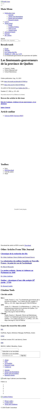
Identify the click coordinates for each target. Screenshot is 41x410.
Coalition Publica (13, 27)
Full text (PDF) (9, 116)
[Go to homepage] (5, 1)
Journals (10, 15)
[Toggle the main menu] (1, 5)
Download (28, 245)
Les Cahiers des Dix (11, 52)
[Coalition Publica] (7, 397)
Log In (7, 21)
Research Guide (9, 365)
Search (3, 38)
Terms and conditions (11, 404)
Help (6, 361)
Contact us (8, 367)
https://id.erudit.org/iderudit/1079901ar (15, 81)
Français (7, 33)
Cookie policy (9, 402)
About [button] (7, 23)
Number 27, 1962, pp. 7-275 (13, 54)
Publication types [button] (10, 13)
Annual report (12, 30)
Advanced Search (10, 32)
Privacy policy (9, 401)
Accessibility (8, 363)
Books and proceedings (15, 18)
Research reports (13, 20)
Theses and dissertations (15, 16)
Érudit (10, 25)
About (10, 23)
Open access (12, 28)
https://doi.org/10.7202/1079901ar (14, 85)
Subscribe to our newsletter (10, 353)
